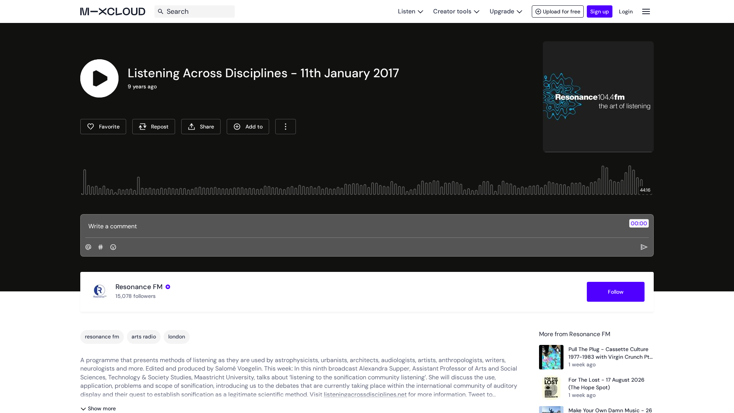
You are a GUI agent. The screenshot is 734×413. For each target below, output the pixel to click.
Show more (102, 408)
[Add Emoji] (113, 247)
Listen (406, 11)
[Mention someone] (88, 247)
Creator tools (452, 11)
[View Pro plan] (168, 287)
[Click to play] (99, 78)
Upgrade (502, 11)
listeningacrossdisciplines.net (365, 394)
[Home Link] (112, 11)
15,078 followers (135, 296)
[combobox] (285, 126)
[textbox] (354, 226)
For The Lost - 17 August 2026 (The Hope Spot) (606, 383)
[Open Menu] (646, 11)
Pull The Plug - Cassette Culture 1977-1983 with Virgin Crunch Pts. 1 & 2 (610, 353)
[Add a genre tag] (100, 247)
